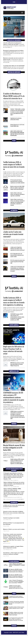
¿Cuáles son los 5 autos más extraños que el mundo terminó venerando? (13, 234)
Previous (5, 18)
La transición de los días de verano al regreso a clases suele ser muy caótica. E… (14, 45)
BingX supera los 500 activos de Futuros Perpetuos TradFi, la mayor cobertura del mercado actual (13, 350)
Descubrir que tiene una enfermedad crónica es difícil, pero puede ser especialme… (13, 67)
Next (9, 18)
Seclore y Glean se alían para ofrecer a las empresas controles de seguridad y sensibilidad (17, 194)
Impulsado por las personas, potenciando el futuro (16, 118)
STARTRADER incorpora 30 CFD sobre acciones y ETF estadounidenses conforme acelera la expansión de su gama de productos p (13, 397)
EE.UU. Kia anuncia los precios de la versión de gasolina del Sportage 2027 (17, 261)
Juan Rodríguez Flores (8, 549)
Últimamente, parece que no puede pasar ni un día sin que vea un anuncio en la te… (13, 52)
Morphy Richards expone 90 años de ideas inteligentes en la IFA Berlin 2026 (14, 447)
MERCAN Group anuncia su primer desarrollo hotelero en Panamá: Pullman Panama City (17, 364)
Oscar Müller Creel (7, 519)
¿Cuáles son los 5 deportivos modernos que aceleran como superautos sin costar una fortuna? (17, 248)
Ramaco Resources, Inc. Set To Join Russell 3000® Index (17, 125)
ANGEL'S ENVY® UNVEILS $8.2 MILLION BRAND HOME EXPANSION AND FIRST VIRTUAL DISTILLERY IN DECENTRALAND (17, 133)
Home (14, 2)
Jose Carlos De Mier (7, 514)
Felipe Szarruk (6, 531)
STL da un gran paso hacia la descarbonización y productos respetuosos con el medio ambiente (17, 181)
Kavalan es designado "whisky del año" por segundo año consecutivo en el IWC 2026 (13, 21)
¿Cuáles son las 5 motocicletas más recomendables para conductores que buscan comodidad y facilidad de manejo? (17, 269)
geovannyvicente (6, 543)
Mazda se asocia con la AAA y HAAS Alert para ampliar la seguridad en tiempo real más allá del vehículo (17, 188)
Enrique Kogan (6, 508)
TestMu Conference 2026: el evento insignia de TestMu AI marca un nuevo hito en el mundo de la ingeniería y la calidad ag (13, 301)
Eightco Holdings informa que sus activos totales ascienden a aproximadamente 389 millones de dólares (14, 484)
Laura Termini (6, 556)
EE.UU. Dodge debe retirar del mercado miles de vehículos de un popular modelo (17, 255)
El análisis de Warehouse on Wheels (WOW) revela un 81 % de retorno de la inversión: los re (13, 96)
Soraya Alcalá (6, 526)
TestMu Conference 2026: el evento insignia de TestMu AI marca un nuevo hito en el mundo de (13, 166)
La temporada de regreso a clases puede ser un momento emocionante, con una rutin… (13, 60)
